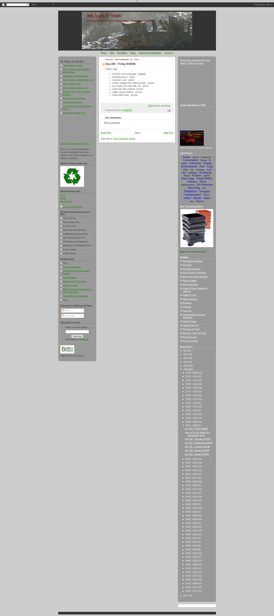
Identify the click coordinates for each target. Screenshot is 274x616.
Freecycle (187, 311)
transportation (193, 194)
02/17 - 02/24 (192, 572)
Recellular (187, 303)
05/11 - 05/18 (192, 527)
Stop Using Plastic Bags (74, 98)
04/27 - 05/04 (192, 534)
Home (137, 133)
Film (202, 166)
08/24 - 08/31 (192, 470)
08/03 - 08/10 (192, 482)
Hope (65, 263)
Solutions (190, 191)
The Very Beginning (72, 267)
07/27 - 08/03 (192, 485)
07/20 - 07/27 (192, 489)
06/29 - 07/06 (192, 500)
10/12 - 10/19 (192, 414)
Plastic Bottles (204, 178)
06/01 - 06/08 (192, 516)
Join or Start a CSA (72, 84)
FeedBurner (83, 339)
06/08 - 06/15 (192, 512)
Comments (69, 316)
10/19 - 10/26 (192, 410)
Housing (200, 169)
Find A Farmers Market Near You (78, 80)
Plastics (192, 181)
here (67, 149)
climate (195, 157)
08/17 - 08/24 (192, 474)
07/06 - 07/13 (192, 497)
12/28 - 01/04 (192, 373)
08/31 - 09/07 (192, 466)
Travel (206, 195)
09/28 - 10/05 (192, 422)
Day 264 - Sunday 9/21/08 (197, 454)
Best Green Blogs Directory (195, 277)
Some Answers (70, 278)
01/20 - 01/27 (192, 587)
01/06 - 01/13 (192, 591)
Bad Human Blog (190, 284)
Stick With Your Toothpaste (75, 296)
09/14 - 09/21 (192, 459)
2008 (185, 369)
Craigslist (187, 307)
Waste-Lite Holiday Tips (74, 113)
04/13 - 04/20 (192, 542)
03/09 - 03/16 (192, 561)
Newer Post (106, 133)
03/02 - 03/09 (192, 565)
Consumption (190, 160)
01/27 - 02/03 (192, 583)
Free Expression (190, 299)
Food (210, 166)
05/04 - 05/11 (192, 531)
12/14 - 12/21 (192, 380)
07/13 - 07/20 (192, 493)
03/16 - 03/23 (192, 557)
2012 (185, 354)
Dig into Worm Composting (75, 88)
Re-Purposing (204, 184)
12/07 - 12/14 (192, 384)
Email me (168, 53)
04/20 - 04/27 (192, 538)
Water (207, 198)
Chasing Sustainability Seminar (74, 144)
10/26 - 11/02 (192, 407)
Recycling (194, 187)
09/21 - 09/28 (192, 425)
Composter (206, 157)
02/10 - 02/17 (192, 576)
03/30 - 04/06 (192, 550)
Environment (189, 166)
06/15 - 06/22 (192, 508)
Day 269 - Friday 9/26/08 (120, 63)
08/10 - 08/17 (192, 478)
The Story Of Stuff (191, 329)
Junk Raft (187, 265)
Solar (204, 188)
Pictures (196, 175)
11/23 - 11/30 (192, 392)
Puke (65, 300)
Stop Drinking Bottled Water (75, 76)
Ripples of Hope (70, 285)
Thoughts (204, 191)
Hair (192, 170)
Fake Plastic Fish (191, 325)
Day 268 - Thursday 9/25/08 (197, 439)
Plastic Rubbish (190, 281)
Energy (207, 163)
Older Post (168, 133)
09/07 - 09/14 (192, 463)
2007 (185, 596)
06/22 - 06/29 (192, 504)
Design (203, 160)
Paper (187, 175)
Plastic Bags (187, 178)
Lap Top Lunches (190, 341)
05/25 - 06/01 (192, 519)
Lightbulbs (192, 173)
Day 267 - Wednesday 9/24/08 (199, 443)
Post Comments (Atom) (124, 139)
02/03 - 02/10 (192, 580)
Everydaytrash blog (191, 269)
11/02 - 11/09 (192, 403)
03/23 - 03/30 (192, 553)
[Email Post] (168, 110)
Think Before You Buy (73, 65)
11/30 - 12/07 (192, 388)
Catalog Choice (189, 321)
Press (202, 181)
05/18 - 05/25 (192, 523)
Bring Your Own (190, 337)
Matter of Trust (189, 295)
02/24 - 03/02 (192, 568)
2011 (185, 358)
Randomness (66, 201)
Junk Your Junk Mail (72, 102)
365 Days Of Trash (104, 15)
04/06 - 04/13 (192, 546)
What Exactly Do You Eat (74, 281)
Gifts (185, 169)
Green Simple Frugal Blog (194, 273)
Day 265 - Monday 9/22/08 (197, 450)
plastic (207, 175)
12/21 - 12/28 (192, 376)
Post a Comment (112, 123)
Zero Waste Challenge (193, 261)
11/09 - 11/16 (192, 399)
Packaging (205, 172)
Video (187, 198)
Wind (192, 201)
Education (195, 163)
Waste (197, 198)
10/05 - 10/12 (192, 418)
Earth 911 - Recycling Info (194, 333)
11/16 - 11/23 (192, 395)
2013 (185, 351)
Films (62, 195)
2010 (185, 362)
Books (63, 198)
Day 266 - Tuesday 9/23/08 (197, 447)
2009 (185, 366)
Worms (200, 201)
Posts (67, 310)
